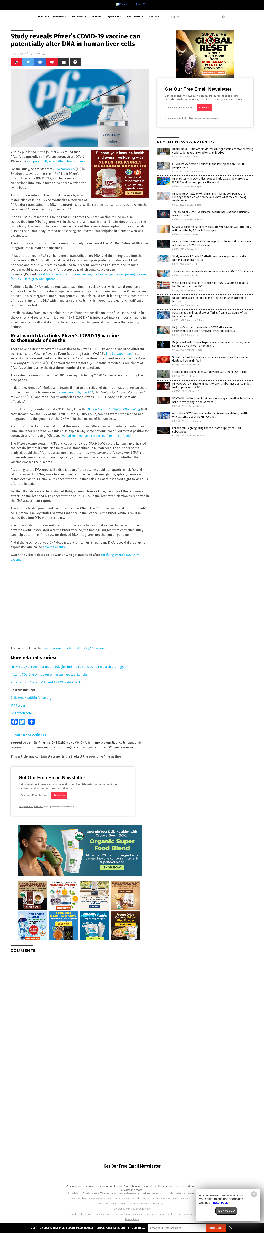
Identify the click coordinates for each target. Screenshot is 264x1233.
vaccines (101, 747)
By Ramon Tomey (195, 290)
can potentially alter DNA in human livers (56, 161)
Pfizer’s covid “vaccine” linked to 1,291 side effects (46, 682)
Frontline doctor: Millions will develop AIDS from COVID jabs (209, 372)
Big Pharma (41, 742)
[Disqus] (80, 1004)
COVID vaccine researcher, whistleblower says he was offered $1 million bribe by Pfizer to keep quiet (212, 228)
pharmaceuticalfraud (87, 16)
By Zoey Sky (192, 264)
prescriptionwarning (51, 16)
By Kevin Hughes (194, 186)
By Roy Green (193, 305)
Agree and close (226, 1211)
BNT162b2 (58, 742)
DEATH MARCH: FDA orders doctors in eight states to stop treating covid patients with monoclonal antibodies (212, 151)
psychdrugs (135, 16)
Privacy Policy (132, 1219)
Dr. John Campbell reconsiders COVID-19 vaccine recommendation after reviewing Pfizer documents (203, 329)
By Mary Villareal (195, 249)
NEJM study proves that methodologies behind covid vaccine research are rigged (69, 667)
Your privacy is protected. (31, 806)
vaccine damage (60, 747)
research (17, 747)
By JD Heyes (192, 234)
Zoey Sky (39, 53)
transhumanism (36, 747)
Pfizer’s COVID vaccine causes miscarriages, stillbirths (49, 674)
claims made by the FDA (76, 392)
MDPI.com (18, 705)
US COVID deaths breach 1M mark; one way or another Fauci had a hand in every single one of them (212, 400)
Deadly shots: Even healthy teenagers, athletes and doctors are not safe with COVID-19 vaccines (211, 243)
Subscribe (216, 1228)
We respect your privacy (112, 1193)
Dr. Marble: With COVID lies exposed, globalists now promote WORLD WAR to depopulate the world (210, 180)
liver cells (119, 742)
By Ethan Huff (193, 156)
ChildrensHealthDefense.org (31, 698)
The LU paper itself (119, 354)
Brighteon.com (21, 713)
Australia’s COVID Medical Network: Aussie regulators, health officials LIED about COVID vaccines (210, 415)
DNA (83, 742)
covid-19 (73, 742)
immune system (99, 742)
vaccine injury (84, 747)
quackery (114, 16)
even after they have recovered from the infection (96, 436)
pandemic (134, 742)
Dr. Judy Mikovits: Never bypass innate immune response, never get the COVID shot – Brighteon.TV (211, 344)
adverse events (54, 547)
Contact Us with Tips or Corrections (132, 1208)
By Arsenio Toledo (195, 171)
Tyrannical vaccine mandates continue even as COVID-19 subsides (212, 271)
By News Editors (194, 219)
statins (154, 16)
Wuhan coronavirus (123, 747)
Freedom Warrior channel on (73, 648)
